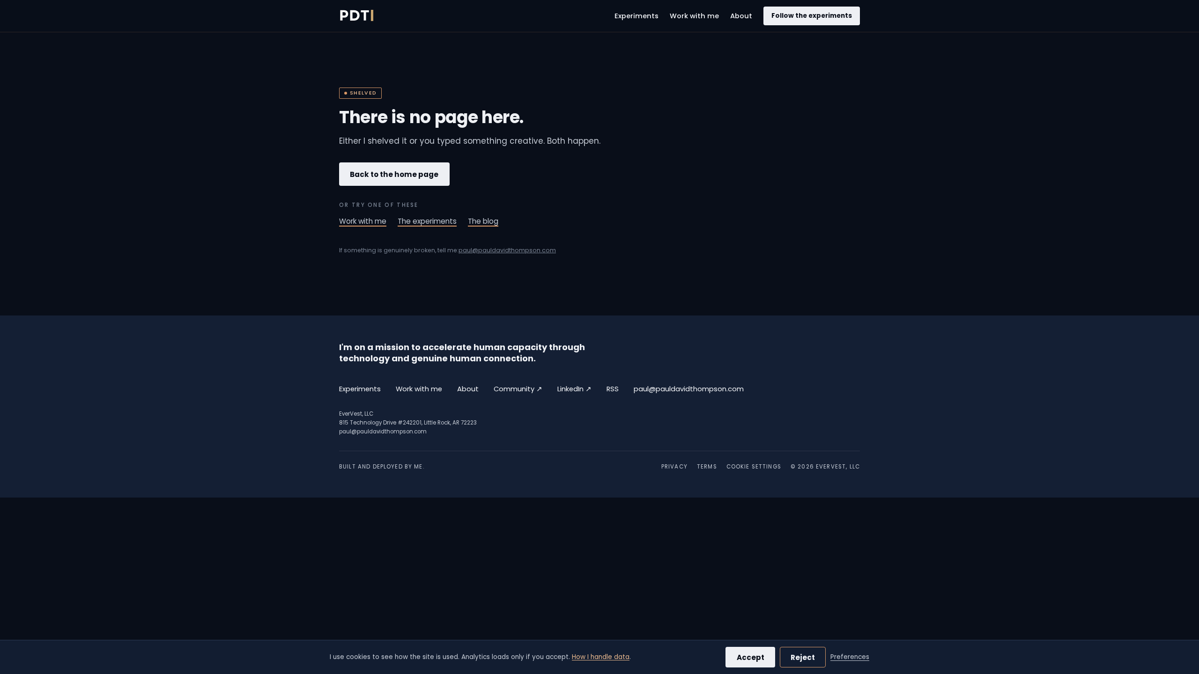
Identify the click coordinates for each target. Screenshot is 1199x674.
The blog (483, 221)
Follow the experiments (811, 15)
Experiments (636, 16)
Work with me (694, 16)
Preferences (849, 656)
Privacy (674, 466)
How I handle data (600, 656)
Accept (750, 657)
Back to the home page (394, 174)
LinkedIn (574, 389)
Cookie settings (753, 466)
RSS (613, 389)
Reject (803, 657)
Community (518, 389)
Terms (707, 466)
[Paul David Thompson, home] (356, 16)
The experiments (427, 221)
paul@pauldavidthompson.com (507, 250)
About (741, 16)
